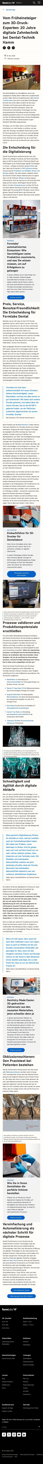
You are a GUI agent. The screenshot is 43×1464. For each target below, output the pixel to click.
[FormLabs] (8, 3)
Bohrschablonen (12, 697)
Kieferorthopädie (28, 1365)
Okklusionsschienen (13, 1072)
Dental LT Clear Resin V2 (15, 688)
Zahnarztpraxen (28, 1362)
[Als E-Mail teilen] (13, 47)
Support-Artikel (7, 1411)
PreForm (26, 1342)
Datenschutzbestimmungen (10, 1454)
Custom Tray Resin (13, 712)
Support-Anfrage (7, 1408)
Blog (3, 1378)
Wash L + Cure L (28, 1325)
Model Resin (11, 679)
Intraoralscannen (20, 185)
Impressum (26, 1394)
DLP (20, 190)
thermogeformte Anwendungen (18, 708)
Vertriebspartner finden (30, 1408)
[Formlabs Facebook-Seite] (4, 1435)
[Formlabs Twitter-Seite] (9, 1435)
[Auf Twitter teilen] (8, 47)
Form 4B (5, 1322)
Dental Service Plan (8, 1358)
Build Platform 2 (23, 425)
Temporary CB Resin (14, 721)
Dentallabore (27, 1358)
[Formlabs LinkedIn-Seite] (24, 1435)
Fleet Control (13, 1260)
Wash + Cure (27, 1322)
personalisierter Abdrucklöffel (17, 714)
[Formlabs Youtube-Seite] (19, 1435)
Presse (25, 1388)
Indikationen (6, 1385)
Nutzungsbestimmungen (27, 1454)
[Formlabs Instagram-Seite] (14, 1435)
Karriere (25, 1382)
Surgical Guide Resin (14, 694)
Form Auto (5, 1328)
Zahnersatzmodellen (14, 682)
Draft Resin (11, 706)
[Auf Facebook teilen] (4, 47)
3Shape (21, 178)
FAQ (16, 1456)
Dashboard (26, 1345)
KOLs (4, 1388)
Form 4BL (5, 1325)
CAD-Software (27, 168)
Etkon (32, 166)
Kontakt (25, 1391)
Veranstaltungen (28, 1385)
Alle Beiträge (10, 10)
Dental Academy (7, 1382)
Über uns (26, 1378)
